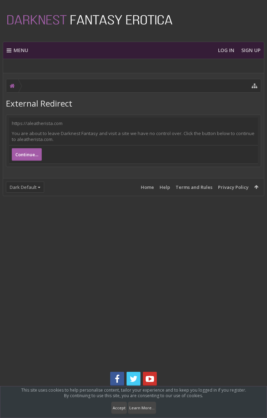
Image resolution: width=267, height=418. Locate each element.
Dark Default (23, 187)
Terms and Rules (194, 187)
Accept (119, 407)
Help (165, 187)
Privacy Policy (233, 187)
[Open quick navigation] (254, 85)
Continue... (26, 154)
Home (147, 187)
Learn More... (142, 407)
